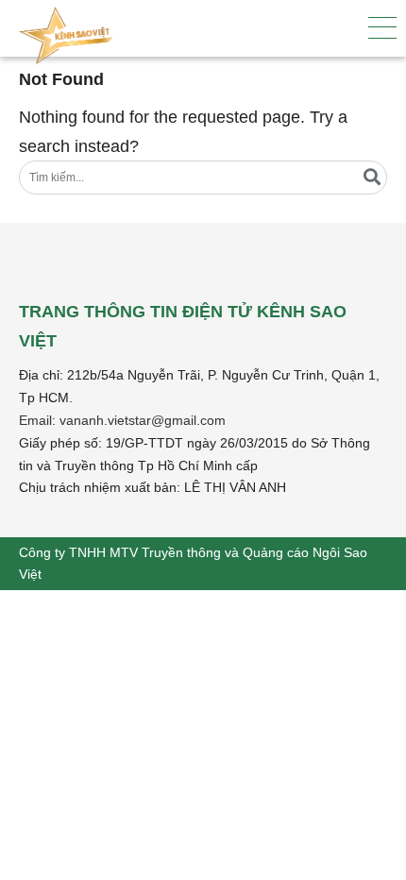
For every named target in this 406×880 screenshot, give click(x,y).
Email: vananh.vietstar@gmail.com (122, 420)
